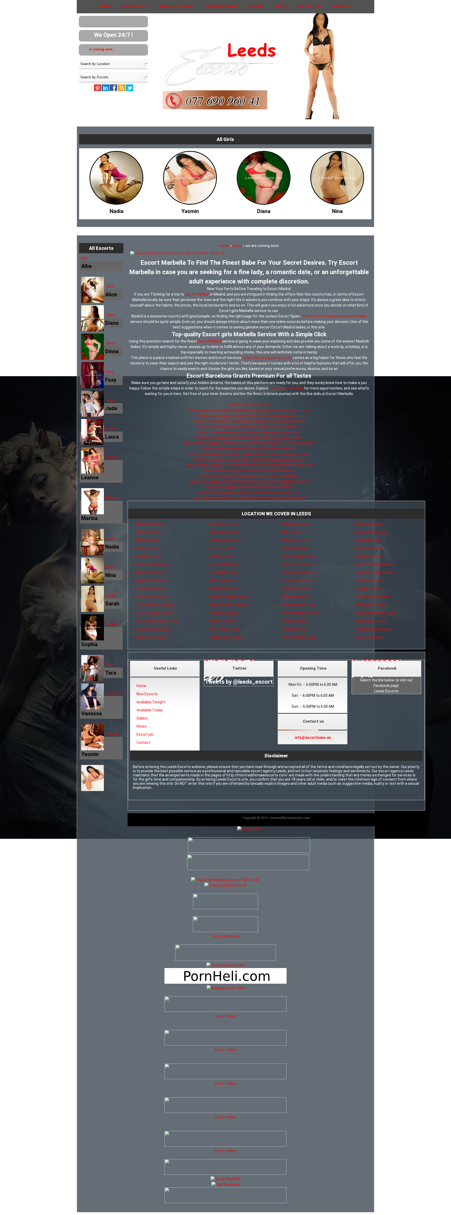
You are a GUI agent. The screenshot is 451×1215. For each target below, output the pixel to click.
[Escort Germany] (225, 925)
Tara (110, 665)
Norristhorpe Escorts (300, 613)
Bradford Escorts (150, 572)
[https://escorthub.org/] (225, 902)
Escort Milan (225, 1016)
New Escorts (134, 6)
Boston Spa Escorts (152, 564)
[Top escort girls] (248, 869)
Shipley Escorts (369, 556)
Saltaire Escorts (369, 548)
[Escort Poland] (249, 852)
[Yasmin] (116, 210)
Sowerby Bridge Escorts (376, 572)
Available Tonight (177, 6)
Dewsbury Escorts (224, 532)
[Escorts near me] (225, 965)
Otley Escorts (293, 629)
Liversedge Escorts (298, 572)
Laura (110, 429)
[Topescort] (225, 1173)
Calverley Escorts (150, 589)
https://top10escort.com (249, 405)
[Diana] (190, 210)
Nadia (110, 538)
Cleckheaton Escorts (153, 629)
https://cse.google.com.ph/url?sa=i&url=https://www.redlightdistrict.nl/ (249, 481)
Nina (109, 567)
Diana (110, 315)
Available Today (221, 6)
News (237, 246)
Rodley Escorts (368, 540)
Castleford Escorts (152, 597)
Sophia (111, 624)
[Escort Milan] (225, 1010)
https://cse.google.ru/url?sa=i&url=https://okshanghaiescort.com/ (249, 459)
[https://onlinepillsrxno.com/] (225, 880)
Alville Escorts (147, 540)
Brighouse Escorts (151, 581)
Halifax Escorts (222, 581)
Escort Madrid (197, 294)
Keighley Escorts (296, 540)
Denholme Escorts (224, 524)
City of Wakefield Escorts (157, 621)
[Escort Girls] (249, 829)
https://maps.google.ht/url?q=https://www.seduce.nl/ (249, 470)
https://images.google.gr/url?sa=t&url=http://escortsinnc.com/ (249, 437)
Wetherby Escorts (371, 621)
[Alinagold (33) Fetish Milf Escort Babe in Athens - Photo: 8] (249, 253)
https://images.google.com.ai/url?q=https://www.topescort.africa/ (249, 498)
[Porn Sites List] (225, 982)
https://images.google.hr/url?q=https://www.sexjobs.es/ (249, 448)
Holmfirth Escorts (224, 613)
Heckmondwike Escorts (229, 605)
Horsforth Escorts (224, 629)
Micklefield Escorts (298, 589)
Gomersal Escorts (224, 564)
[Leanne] (337, 210)
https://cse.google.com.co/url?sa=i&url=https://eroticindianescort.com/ (249, 454)
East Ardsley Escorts (226, 540)
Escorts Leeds (221, 548)
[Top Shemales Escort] (225, 1184)
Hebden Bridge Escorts (228, 597)
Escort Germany (225, 936)
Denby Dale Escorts (152, 637)
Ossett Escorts (295, 621)
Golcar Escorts (221, 556)
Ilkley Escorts (293, 532)
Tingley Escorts (369, 589)
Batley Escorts (148, 548)
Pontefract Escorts (298, 637)
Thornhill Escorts (370, 581)
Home (105, 6)
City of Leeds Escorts (154, 613)
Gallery (256, 6)
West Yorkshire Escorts (375, 613)
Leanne (112, 457)
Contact (341, 6)
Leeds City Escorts (298, 564)
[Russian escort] (226, 988)
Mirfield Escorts (295, 597)
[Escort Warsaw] (225, 1202)
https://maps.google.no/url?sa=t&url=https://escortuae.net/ (249, 426)
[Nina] (263, 210)
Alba (84, 258)
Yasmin (112, 734)
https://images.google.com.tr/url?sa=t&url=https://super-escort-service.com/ (249, 443)
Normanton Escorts (299, 605)
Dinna (110, 343)
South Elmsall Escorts (374, 564)
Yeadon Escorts (369, 637)
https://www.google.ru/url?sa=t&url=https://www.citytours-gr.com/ (249, 421)
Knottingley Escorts (299, 556)
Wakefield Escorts (371, 605)
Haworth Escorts (223, 589)
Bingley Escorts (149, 556)
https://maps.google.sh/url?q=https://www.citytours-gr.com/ (249, 492)
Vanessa (113, 693)
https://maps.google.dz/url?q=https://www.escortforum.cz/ (249, 432)
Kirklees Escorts (296, 548)
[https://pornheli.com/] (225, 960)
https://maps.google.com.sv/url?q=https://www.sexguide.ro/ (249, 416)
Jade (110, 400)
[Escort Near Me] (226, 1179)
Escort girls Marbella (286, 388)
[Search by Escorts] (113, 77)
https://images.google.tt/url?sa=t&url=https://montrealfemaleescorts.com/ (249, 465)
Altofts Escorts (149, 532)
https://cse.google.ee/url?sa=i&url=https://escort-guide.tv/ (249, 476)
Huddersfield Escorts (226, 637)
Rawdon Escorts (369, 524)
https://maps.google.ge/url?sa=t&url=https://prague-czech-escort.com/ (249, 410)
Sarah (111, 595)
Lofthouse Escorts (298, 581)
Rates (281, 6)
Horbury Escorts (222, 621)
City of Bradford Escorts (156, 605)
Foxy (110, 372)
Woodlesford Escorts (373, 629)
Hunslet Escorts (296, 524)
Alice (110, 286)
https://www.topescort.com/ (267, 358)
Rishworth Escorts (371, 532)
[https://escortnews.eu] (225, 885)
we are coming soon (122, 49)
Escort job (309, 6)
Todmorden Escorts (372, 597)
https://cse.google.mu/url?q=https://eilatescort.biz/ (249, 487)
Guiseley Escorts (223, 572)
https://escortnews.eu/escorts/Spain (335, 316)
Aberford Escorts (150, 524)
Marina (111, 498)
